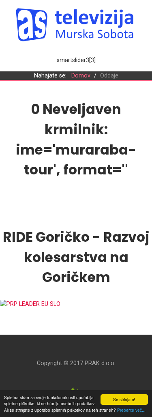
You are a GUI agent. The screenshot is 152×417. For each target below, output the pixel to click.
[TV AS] (76, 24)
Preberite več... (131, 410)
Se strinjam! (124, 399)
